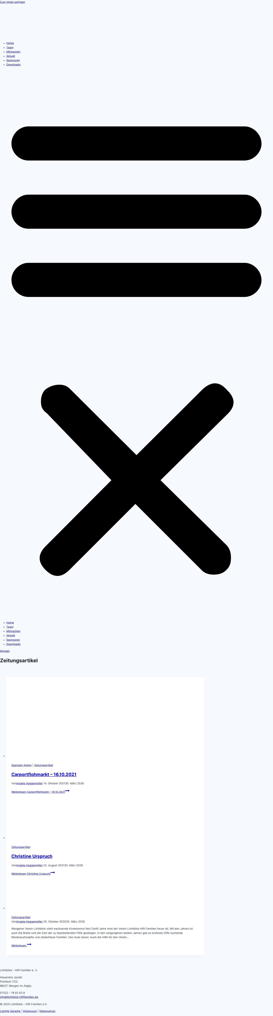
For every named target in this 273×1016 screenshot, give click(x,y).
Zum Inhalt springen (12, 2)
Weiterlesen (38, 792)
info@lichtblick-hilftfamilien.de (19, 997)
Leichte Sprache (10, 1011)
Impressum (30, 1011)
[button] (136, 344)
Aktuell (10, 56)
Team (9, 47)
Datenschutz (47, 1011)
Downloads (13, 64)
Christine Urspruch (31, 856)
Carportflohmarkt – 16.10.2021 (43, 774)
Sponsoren (13, 60)
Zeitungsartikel (43, 765)
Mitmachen (13, 51)
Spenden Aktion (21, 765)
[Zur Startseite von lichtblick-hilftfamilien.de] (22, 36)
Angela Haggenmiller (29, 783)
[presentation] (105, 717)
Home (10, 43)
